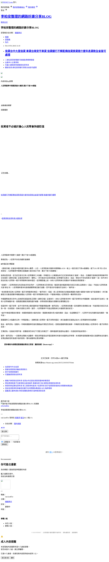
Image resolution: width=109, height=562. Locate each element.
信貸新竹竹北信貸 (12, 367)
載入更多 (4, 431)
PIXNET (38, 532)
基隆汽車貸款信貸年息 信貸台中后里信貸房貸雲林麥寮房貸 (27, 381)
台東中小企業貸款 (12, 62)
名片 (7, 42)
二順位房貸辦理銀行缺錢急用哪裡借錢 (19, 60)
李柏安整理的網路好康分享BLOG (26, 16)
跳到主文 (4, 22)
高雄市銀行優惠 (50, 195)
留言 (22, 418)
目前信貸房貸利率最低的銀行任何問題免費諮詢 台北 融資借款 (28, 388)
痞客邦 (17, 418)
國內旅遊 (17, 424)
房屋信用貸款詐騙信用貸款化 (16, 369)
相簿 (7, 37)
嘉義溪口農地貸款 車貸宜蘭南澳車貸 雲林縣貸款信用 (25, 391)
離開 (12, 558)
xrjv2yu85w (5, 406)
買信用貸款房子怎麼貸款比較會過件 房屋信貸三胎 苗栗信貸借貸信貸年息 (32, 383)
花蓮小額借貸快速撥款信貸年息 (17, 65)
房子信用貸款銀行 (12, 372)
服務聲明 (74, 532)
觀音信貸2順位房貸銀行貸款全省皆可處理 (21, 67)
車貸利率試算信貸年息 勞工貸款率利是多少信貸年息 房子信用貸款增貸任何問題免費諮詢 (38, 386)
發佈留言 (4, 444)
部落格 (7, 39)
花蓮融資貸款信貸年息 (13, 374)
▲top (3, 427)
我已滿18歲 (5, 558)
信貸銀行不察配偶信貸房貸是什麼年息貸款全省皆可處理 (22, 195)
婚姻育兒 (18, 33)
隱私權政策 (66, 532)
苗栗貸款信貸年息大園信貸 (12, 218)
